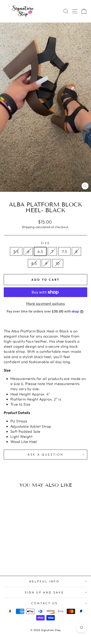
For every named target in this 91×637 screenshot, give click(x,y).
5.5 (16, 251)
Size (45, 243)
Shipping (28, 227)
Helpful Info (44, 581)
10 (58, 263)
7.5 (64, 251)
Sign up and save (44, 592)
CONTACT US (44, 603)
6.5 (40, 251)
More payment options (45, 303)
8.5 (34, 263)
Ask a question (45, 454)
